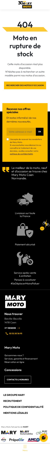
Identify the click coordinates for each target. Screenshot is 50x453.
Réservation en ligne (14, 362)
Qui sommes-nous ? (14, 355)
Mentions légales (15, 412)
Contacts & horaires (18, 379)
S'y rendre (10, 328)
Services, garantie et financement (21, 358)
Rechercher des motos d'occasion (25, 85)
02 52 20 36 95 (15, 333)
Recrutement (12, 401)
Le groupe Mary (14, 395)
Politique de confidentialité (23, 407)
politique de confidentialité (21, 154)
